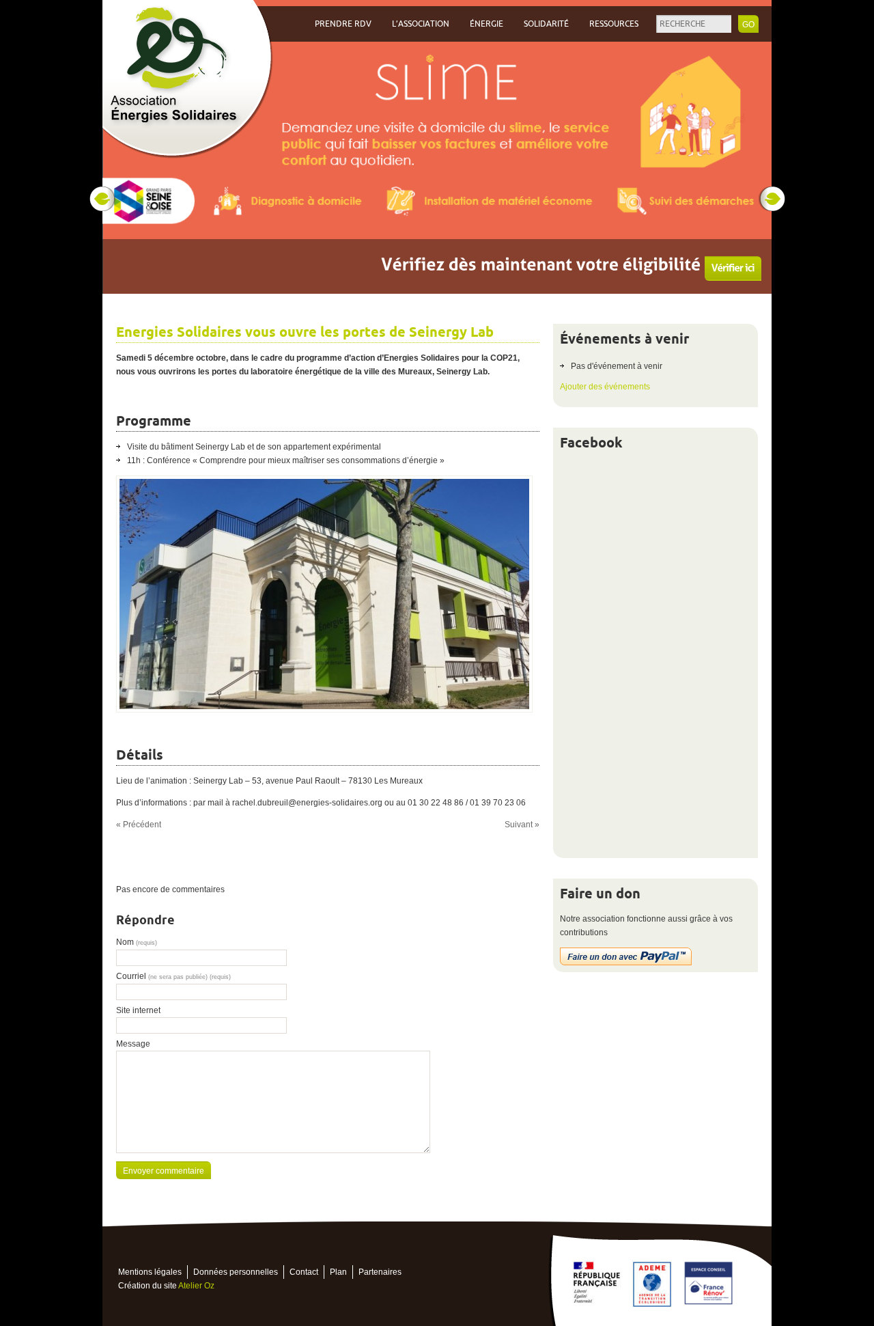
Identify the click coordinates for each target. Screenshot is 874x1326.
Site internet (138, 1010)
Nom (136, 942)
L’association (420, 24)
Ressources (613, 24)
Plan (338, 1272)
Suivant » (522, 824)
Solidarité (546, 24)
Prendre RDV (343, 24)
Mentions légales (150, 1272)
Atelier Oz (196, 1285)
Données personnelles (235, 1272)
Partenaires (379, 1272)
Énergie (486, 24)
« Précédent (138, 824)
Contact (304, 1272)
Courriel (173, 976)
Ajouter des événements (605, 386)
